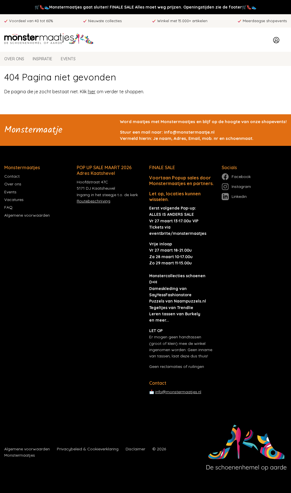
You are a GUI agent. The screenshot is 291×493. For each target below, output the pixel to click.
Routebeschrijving (93, 201)
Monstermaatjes (19, 455)
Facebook (241, 176)
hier (91, 91)
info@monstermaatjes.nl (178, 391)
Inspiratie (42, 58)
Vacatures (14, 199)
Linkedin (239, 196)
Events (68, 58)
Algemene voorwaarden (27, 215)
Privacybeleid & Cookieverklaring (88, 448)
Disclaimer (135, 448)
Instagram (241, 186)
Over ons (14, 58)
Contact (12, 176)
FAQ (8, 207)
